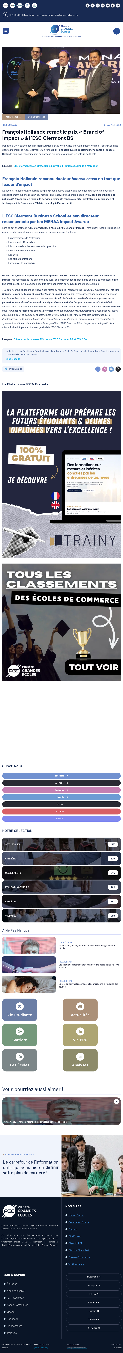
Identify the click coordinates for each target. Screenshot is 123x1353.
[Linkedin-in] (103, 5)
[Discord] (118, 5)
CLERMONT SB (36, 117)
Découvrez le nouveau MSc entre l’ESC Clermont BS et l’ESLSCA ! (51, 339)
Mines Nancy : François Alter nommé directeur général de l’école (50, 15)
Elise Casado (10, 125)
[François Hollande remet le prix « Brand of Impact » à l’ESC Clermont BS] (97, 369)
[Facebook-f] (88, 5)
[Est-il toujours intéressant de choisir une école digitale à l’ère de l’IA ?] (29, 964)
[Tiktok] (113, 5)
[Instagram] (98, 5)
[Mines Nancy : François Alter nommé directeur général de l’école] (29, 945)
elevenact (118, 1348)
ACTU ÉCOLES (13, 117)
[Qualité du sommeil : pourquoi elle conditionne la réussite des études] (29, 984)
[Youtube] (108, 5)
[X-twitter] (92, 5)
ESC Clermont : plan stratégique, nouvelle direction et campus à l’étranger (56, 166)
